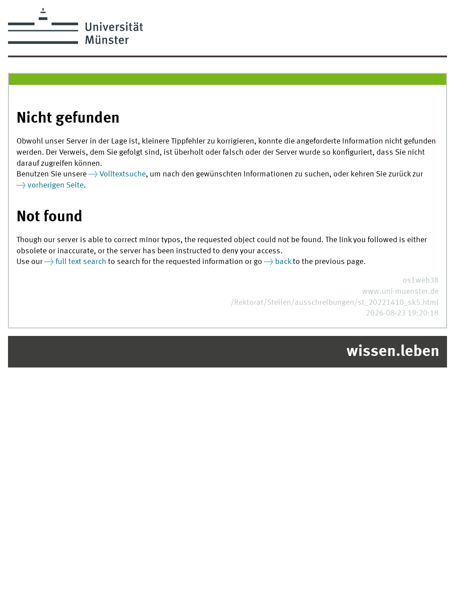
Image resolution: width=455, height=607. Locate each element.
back (283, 262)
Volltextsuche (123, 174)
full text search (81, 262)
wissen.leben (393, 352)
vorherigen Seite (56, 185)
